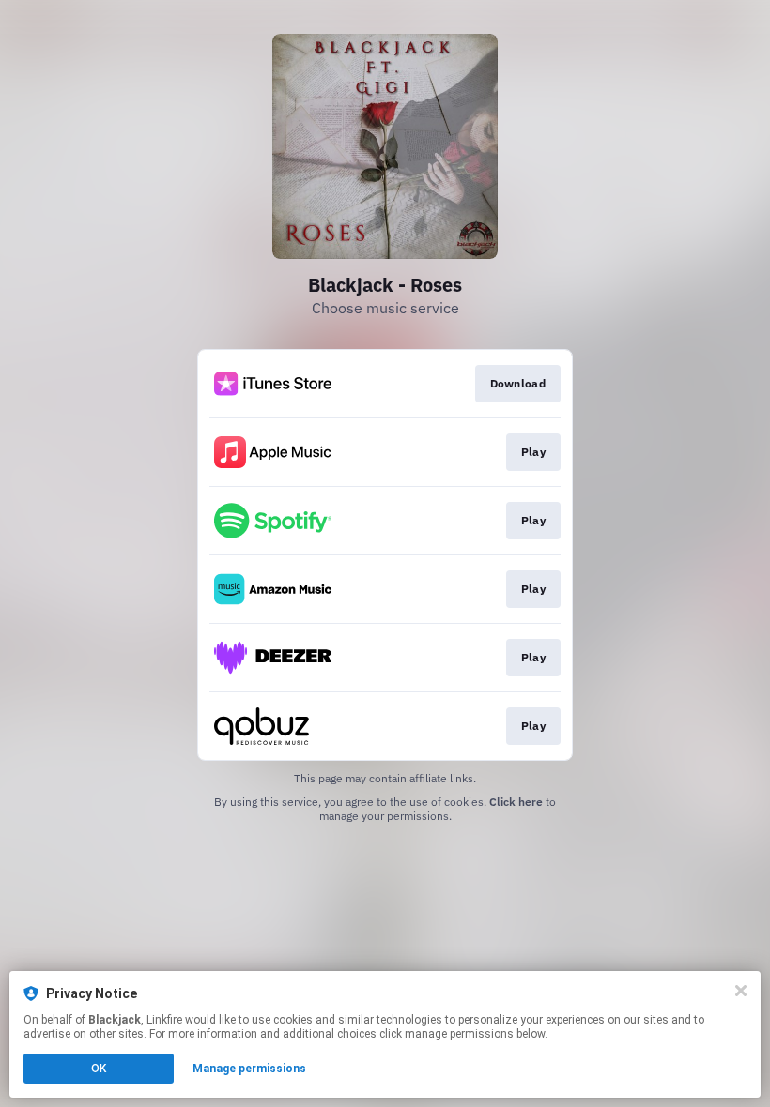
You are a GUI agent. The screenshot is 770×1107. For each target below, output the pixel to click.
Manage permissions (249, 1068)
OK (98, 1068)
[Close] (741, 991)
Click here (516, 802)
